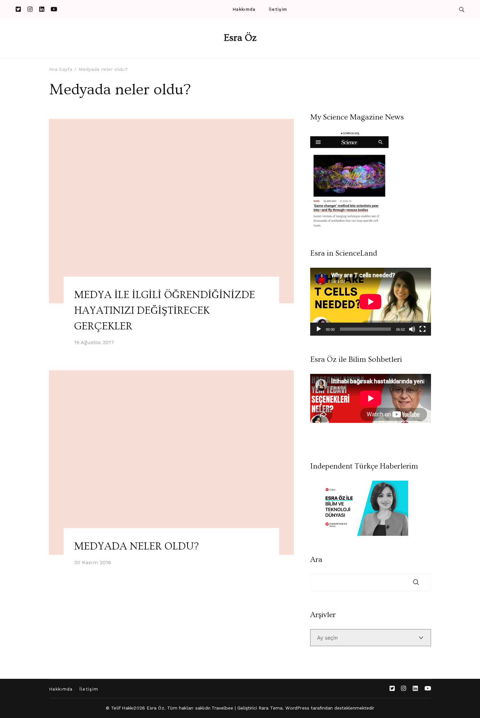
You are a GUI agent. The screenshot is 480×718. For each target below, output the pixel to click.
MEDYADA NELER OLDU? (136, 546)
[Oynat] (318, 329)
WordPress (297, 707)
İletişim (278, 9)
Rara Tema (271, 707)
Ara (316, 560)
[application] (370, 302)
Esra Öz (240, 37)
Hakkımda (243, 9)
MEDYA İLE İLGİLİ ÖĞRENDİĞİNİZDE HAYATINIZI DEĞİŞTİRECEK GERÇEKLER (164, 310)
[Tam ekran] (422, 329)
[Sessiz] (412, 329)
